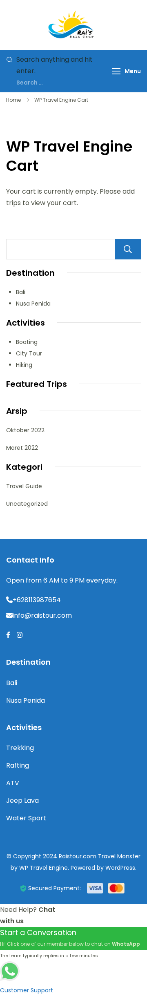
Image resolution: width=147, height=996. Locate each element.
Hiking (24, 365)
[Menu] (116, 71)
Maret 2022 (22, 448)
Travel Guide (24, 486)
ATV (12, 783)
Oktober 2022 (25, 430)
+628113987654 (37, 600)
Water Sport (26, 818)
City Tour (29, 353)
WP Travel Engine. (44, 868)
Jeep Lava (22, 800)
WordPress (120, 868)
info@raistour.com (42, 615)
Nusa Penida (33, 303)
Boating (27, 342)
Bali (20, 292)
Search (128, 249)
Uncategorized (27, 504)
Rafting (17, 765)
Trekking (20, 748)
